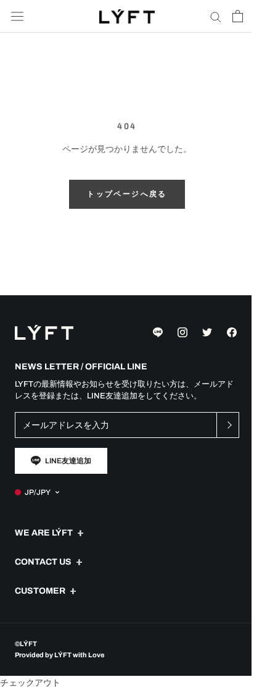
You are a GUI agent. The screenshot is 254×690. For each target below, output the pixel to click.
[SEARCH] (215, 16)
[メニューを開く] (17, 16)
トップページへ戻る (127, 194)
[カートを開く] (237, 16)
